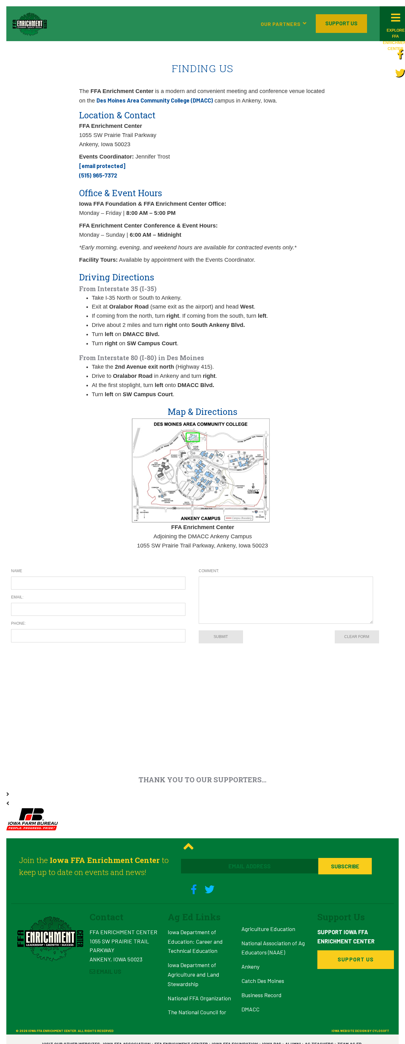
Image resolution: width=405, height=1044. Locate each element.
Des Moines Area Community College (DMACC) (155, 100)
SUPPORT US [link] (341, 23)
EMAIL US (108, 971)
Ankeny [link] (250, 966)
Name (16, 571)
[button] (30, 23)
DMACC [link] (250, 1009)
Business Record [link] (261, 994)
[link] (400, 53)
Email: (17, 597)
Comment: (209, 571)
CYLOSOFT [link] (380, 1031)
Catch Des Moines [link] (262, 980)
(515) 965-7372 (98, 175)
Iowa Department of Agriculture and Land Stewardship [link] (193, 974)
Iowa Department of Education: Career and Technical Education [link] (195, 941)
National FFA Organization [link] (199, 998)
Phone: (18, 623)
